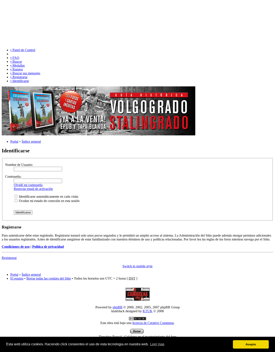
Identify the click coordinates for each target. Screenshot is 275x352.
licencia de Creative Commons (153, 323)
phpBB (117, 307)
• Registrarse (19, 77)
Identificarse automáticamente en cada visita (48, 196)
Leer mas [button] (157, 344)
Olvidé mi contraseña (28, 185)
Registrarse (9, 258)
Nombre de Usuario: (19, 165)
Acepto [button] (251, 344)
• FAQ (14, 58)
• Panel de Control (22, 50)
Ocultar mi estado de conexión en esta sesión (48, 201)
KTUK (148, 311)
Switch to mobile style (137, 266)
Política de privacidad (48, 246)
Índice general (31, 141)
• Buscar (16, 61)
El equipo (16, 278)
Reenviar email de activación (33, 189)
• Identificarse (19, 81)
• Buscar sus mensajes (25, 73)
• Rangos (16, 69)
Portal (14, 141)
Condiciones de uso (16, 246)
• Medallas (17, 65)
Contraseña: (13, 176)
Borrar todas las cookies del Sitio (48, 278)
